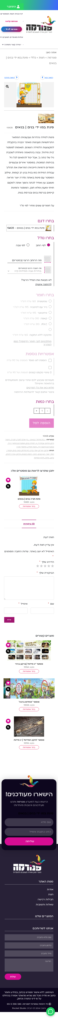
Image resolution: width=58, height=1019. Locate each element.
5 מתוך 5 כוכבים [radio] (37, 565)
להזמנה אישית (43, 284)
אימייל (22, 604)
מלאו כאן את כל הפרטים (40, 387)
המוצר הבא (49, 78)
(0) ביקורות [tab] (29, 523)
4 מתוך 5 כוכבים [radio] (41, 565)
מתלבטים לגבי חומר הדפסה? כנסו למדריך (33, 343)
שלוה (47, 458)
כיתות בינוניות (27, 454)
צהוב (52, 458)
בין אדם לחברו (22, 440)
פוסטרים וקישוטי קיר (46, 447)
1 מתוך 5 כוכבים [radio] (52, 565)
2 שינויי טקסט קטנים (29, 372)
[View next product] (42, 77)
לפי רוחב (41, 245)
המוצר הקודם (9, 78)
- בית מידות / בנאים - (37, 440)
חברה (13, 440)
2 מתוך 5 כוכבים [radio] (48, 565)
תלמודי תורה (21, 447)
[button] (6, 420)
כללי (33, 57)
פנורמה (51, 57)
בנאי (19, 450)
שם (51, 604)
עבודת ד (41, 443)
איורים (41, 450)
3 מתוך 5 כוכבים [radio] (45, 565)
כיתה (35, 454)
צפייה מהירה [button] (8, 486)
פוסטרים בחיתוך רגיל (16, 443)
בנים (14, 450)
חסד (52, 454)
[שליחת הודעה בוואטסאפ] (50, 1011)
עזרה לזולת (10, 454)
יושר (47, 454)
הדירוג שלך (46, 562)
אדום (46, 450)
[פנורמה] (29, 863)
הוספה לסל (41, 423)
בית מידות (25, 450)
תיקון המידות (39, 458)
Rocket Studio (19, 1008)
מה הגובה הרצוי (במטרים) (30, 268)
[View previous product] (17, 77)
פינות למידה (32, 447)
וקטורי (9, 450)
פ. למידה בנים (31, 443)
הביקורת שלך (45, 573)
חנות (42, 57)
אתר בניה (34, 450)
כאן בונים (41, 454)
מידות (47, 443)
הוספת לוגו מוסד (27, 360)
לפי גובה (20, 245)
